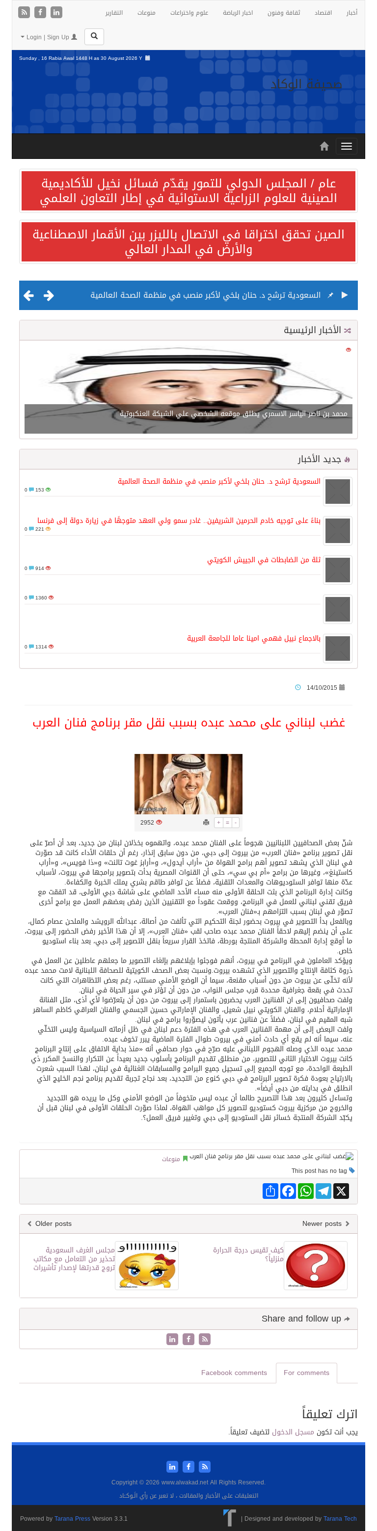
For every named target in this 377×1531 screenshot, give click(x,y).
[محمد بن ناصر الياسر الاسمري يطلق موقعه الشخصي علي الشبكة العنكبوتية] (188, 390)
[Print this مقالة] (206, 822)
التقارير (114, 12)
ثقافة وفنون (284, 12)
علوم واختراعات (189, 12)
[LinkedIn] (56, 13)
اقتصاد (323, 12)
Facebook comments (234, 1372)
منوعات (146, 12)
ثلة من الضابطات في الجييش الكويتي (264, 560)
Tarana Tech (340, 1518)
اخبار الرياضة (238, 12)
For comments (306, 1372)
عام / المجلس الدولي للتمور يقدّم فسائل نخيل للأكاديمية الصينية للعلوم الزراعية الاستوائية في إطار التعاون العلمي (188, 190)
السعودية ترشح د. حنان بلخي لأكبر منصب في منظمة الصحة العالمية (205, 295)
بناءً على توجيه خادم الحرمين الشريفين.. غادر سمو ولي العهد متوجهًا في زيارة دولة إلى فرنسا (179, 520)
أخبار (352, 12)
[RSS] (25, 13)
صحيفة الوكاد (306, 84)
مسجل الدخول (293, 1432)
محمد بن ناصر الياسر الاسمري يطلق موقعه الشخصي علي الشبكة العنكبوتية (234, 413)
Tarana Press (72, 1518)
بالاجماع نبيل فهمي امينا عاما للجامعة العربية (254, 638)
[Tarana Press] (230, 1518)
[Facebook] (41, 13)
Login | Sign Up (48, 37)
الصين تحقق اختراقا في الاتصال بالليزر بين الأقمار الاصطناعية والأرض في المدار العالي (188, 241)
